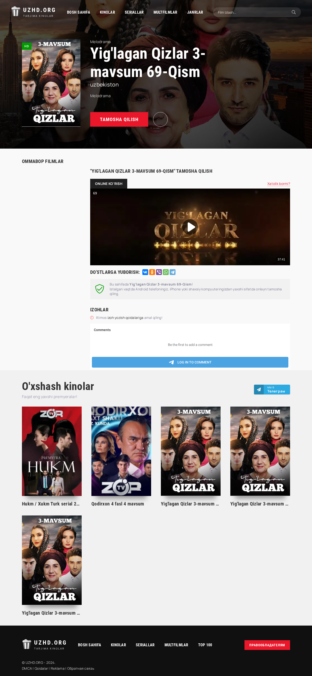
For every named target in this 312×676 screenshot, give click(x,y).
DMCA (27, 668)
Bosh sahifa (78, 12)
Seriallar (134, 12)
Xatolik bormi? (278, 183)
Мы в (276, 389)
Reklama (58, 668)
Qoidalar (41, 668)
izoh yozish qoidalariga (125, 317)
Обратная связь (80, 668)
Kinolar (107, 12)
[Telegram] (173, 272)
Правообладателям (267, 645)
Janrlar (195, 12)
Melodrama (100, 95)
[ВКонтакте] (145, 272)
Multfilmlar (165, 12)
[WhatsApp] (166, 272)
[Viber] (159, 272)
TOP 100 (205, 645)
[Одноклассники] (152, 272)
